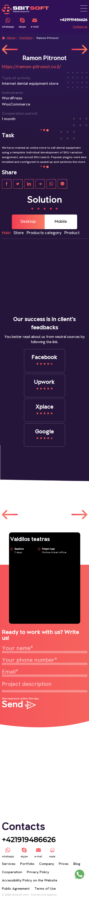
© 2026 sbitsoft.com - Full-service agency (29, 894)
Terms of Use (45, 889)
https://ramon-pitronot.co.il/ (31, 67)
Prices (64, 864)
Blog (76, 864)
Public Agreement (16, 889)
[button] (83, 8)
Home (11, 37)
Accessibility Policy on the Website (29, 880)
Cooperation (12, 872)
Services (8, 864)
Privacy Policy (38, 872)
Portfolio (25, 37)
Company (46, 864)
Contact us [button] (80, 26)
